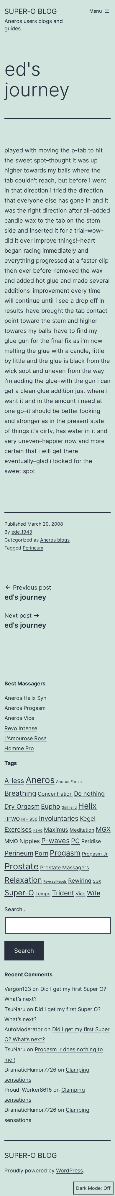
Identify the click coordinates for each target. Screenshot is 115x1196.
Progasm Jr (95, 854)
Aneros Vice (19, 718)
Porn (41, 853)
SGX (97, 881)
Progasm (65, 852)
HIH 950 (29, 819)
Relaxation (23, 879)
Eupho (50, 806)
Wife (93, 893)
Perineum (33, 548)
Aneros (40, 780)
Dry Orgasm (22, 806)
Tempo (42, 893)
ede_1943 (22, 532)
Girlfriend (69, 807)
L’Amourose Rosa (25, 738)
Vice (80, 893)
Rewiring (79, 880)
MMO (11, 841)
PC (75, 841)
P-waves (55, 840)
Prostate (21, 866)
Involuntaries (58, 818)
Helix (87, 805)
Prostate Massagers (64, 867)
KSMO (37, 831)
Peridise (91, 841)
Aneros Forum (69, 781)
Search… (15, 909)
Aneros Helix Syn (25, 698)
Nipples (29, 841)
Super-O (19, 892)
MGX (103, 829)
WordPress (69, 1170)
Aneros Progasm (25, 708)
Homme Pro (19, 748)
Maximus (56, 829)
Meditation (82, 830)
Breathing (20, 793)
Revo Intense (20, 728)
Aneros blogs (55, 540)
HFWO (12, 819)
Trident (63, 893)
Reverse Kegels (55, 881)
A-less (14, 780)
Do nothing (89, 793)
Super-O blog (30, 11)
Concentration (55, 794)
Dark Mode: (89, 1188)
